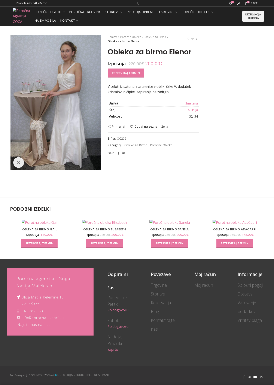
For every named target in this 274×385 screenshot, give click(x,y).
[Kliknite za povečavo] (18, 162)
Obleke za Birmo (155, 37)
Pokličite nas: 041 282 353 (32, 3)
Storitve (158, 294)
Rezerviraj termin (126, 73)
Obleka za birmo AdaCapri (234, 229)
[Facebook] (118, 153)
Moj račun (203, 285)
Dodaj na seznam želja (151, 126)
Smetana (191, 103)
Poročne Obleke (130, 37)
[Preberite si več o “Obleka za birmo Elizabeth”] (130, 236)
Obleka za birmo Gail (39, 229)
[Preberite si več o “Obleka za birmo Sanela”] (195, 236)
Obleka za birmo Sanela (169, 229)
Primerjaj (118, 126)
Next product (197, 39)
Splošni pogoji (250, 285)
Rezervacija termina (253, 16)
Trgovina (159, 285)
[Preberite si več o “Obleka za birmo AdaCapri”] (260, 236)
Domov (112, 37)
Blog (155, 311)
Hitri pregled (65, 246)
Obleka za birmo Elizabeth (104, 229)
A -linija (193, 110)
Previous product (188, 39)
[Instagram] (249, 377)
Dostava (245, 294)
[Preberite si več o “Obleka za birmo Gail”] (65, 236)
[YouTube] (255, 377)
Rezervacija (161, 303)
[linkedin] (124, 153)
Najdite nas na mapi (34, 324)
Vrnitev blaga (250, 320)
